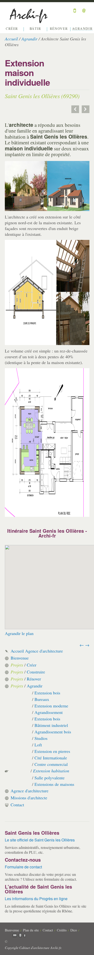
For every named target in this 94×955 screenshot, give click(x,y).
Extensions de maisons (54, 784)
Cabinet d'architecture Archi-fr (40, 947)
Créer (12, 29)
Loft (38, 745)
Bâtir (35, 29)
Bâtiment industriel (51, 725)
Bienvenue (20, 658)
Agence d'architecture (29, 791)
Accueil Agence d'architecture (37, 651)
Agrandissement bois (52, 732)
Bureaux (41, 699)
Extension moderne (51, 706)
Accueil (11, 39)
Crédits (62, 930)
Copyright (11, 947)
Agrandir (82, 29)
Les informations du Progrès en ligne (36, 898)
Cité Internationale (50, 758)
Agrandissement (48, 712)
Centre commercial (51, 764)
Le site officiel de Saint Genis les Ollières (40, 840)
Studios (40, 738)
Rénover (59, 29)
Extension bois (47, 693)
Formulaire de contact (23, 867)
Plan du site (31, 930)
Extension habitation (51, 771)
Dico (73, 930)
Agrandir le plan (19, 633)
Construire (36, 672)
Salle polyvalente (49, 778)
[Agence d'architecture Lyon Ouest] (30, 20)
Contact (17, 805)
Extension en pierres (52, 751)
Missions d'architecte (29, 798)
